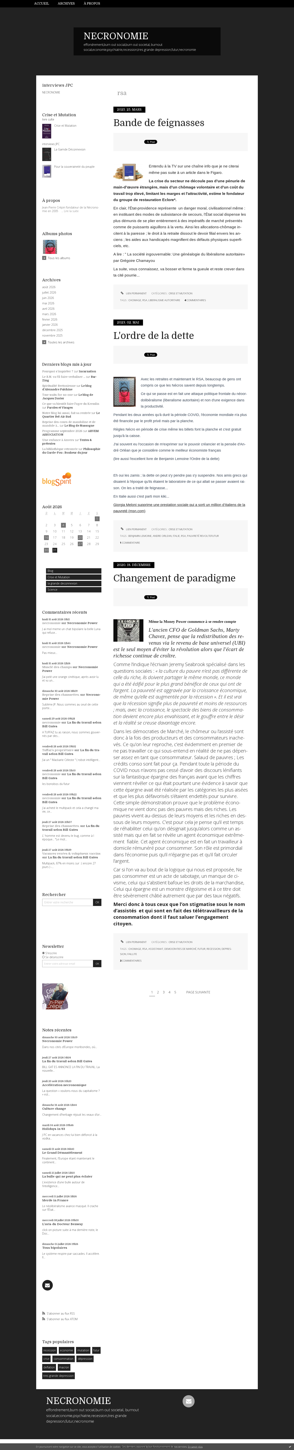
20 (80, 537)
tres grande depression (58, 1376)
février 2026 (49, 319)
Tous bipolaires (54, 1248)
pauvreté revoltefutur (203, 536)
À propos (92, 3)
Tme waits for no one (57, 394)
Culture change (54, 1108)
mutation (83, 1350)
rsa (144, 300)
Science (52, 589)
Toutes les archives (61, 342)
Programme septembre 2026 (62, 431)
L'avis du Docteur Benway (62, 1224)
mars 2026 (49, 314)
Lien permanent (136, 293)
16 (46, 537)
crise (46, 1359)
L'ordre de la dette (153, 336)
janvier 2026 (50, 325)
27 (80, 544)
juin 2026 (48, 298)
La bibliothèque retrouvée (60, 449)
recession (49, 1350)
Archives (66, 3)
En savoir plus (195, 1446)
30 (46, 550)
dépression (85, 1359)
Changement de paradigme (174, 578)
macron (64, 1367)
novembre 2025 (52, 335)
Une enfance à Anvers (58, 440)
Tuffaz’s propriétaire (58, 750)
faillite (132, 954)
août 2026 (48, 287)
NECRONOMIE (116, 36)
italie (176, 536)
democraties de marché (180, 949)
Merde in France (55, 1200)
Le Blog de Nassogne (79, 425)
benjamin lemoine (140, 536)
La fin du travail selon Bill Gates (71, 752)
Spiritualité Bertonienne (59, 385)
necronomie (51, 623)
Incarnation (87, 371)
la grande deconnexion (62, 583)
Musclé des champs (57, 667)
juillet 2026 (49, 292)
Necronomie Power (82, 623)
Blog (50, 571)
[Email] (47, 1285)
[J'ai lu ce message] (290, 1446)
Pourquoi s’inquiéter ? (57, 371)
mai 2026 (48, 303)
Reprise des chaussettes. (60, 694)
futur (96, 1350)
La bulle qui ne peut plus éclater (67, 1176)
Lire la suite (71, 211)
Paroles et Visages (60, 407)
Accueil (41, 3)
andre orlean (162, 536)
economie (66, 1350)
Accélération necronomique (64, 1085)
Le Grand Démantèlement (62, 1152)
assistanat (155, 949)
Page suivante (198, 992)
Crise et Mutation (59, 577)
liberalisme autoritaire (164, 300)
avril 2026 (48, 309)
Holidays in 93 (53, 1129)
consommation (63, 1359)
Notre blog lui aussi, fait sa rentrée (66, 413)
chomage (134, 300)
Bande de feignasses (158, 123)
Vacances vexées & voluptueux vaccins (71, 853)
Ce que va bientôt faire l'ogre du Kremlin (70, 403)
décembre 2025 (52, 330)
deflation (49, 1367)
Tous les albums (59, 258)
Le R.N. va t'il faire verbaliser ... (63, 376)
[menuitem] (43, 3)
